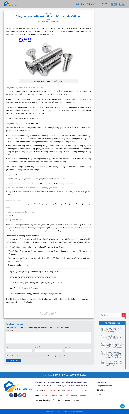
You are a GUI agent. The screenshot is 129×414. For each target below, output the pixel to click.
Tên (7, 347)
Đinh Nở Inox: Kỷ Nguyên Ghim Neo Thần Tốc (114, 337)
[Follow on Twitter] (20, 395)
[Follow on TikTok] (16, 395)
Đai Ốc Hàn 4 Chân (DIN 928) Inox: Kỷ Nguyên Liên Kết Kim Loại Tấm (114, 346)
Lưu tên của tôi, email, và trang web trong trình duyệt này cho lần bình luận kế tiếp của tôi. (37, 356)
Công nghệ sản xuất (104, 385)
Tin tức (114, 4)
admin (57, 21)
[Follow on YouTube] (24, 395)
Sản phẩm (101, 390)
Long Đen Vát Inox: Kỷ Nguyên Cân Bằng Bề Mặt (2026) (114, 363)
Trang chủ (80, 4)
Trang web (68, 347)
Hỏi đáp (122, 4)
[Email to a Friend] (48, 313)
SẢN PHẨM (103, 3)
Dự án (99, 394)
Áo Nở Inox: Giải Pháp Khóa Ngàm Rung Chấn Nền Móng (114, 330)
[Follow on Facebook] (11, 395)
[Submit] (123, 315)
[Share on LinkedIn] (55, 313)
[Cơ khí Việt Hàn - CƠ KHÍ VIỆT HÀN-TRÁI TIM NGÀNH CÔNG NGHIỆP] (14, 4)
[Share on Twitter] (45, 313)
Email (37, 347)
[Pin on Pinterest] (52, 313)
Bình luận (9, 331)
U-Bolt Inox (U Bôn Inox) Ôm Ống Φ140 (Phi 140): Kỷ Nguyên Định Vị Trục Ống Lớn (114, 354)
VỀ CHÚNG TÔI (92, 4)
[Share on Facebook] (41, 313)
